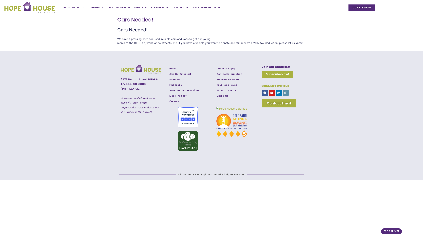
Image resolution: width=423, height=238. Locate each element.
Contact (178, 7)
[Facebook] (265, 93)
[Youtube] (272, 93)
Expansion (157, 7)
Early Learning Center (206, 7)
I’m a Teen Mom (117, 7)
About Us (69, 7)
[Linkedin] (279, 93)
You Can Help (91, 7)
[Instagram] (286, 93)
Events (138, 7)
